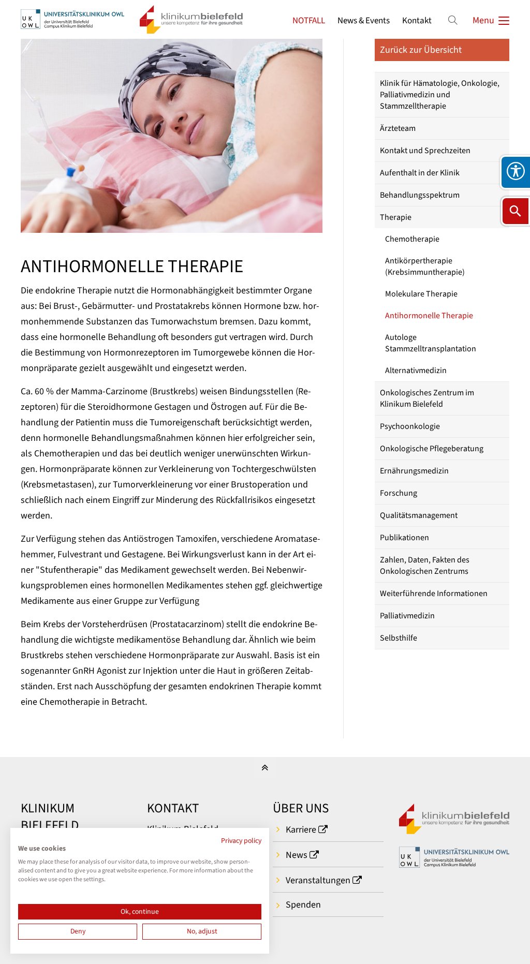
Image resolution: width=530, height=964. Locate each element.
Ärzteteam (398, 128)
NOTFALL (308, 20)
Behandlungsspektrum (420, 195)
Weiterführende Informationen (434, 593)
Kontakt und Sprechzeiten (425, 150)
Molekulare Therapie (421, 294)
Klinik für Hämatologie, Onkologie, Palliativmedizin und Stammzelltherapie (439, 95)
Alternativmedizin (416, 370)
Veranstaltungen (318, 880)
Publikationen (404, 537)
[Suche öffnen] (515, 211)
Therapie (395, 217)
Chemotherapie (412, 239)
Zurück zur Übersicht (421, 49)
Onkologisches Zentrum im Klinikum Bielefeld (427, 398)
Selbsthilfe (398, 638)
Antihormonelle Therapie (429, 315)
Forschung (398, 493)
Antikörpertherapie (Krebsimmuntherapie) (425, 266)
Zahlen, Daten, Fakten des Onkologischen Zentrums (424, 565)
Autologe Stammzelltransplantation (430, 343)
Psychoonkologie (410, 426)
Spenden (303, 904)
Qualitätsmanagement (419, 515)
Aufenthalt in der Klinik (420, 173)
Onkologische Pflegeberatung (431, 448)
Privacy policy (241, 841)
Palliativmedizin (407, 615)
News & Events (363, 20)
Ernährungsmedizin (414, 471)
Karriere (301, 829)
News (296, 855)
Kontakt (417, 20)
